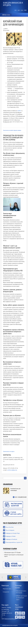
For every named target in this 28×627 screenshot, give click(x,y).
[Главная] (2, 4)
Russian (15, 10)
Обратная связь (7, 588)
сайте (19, 110)
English (21, 10)
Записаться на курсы (8, 451)
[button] (6, 15)
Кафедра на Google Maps (13, 533)
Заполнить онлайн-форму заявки (12, 130)
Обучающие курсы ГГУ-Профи (12, 552)
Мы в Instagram (10, 530)
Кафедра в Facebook (11, 539)
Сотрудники (6, 592)
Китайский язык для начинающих (15, 489)
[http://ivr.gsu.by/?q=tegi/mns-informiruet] (14, 577)
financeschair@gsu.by (10, 618)
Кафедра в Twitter (11, 536)
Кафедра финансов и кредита (13, 4)
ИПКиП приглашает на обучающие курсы (13, 555)
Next (25, 577)
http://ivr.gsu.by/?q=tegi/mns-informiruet (14, 577)
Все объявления (20, 497)
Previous (2, 577)
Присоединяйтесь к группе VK (14, 542)
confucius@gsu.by (12, 470)
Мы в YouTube (10, 527)
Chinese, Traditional (24, 10)
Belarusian (18, 10)
